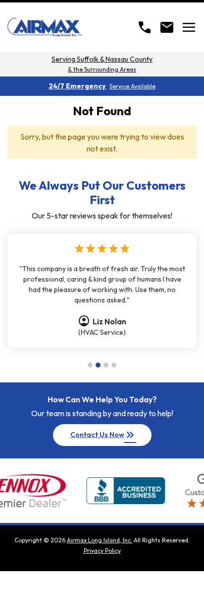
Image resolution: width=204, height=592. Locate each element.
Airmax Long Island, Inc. (99, 540)
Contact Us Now (103, 435)
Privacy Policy (102, 550)
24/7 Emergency (102, 85)
